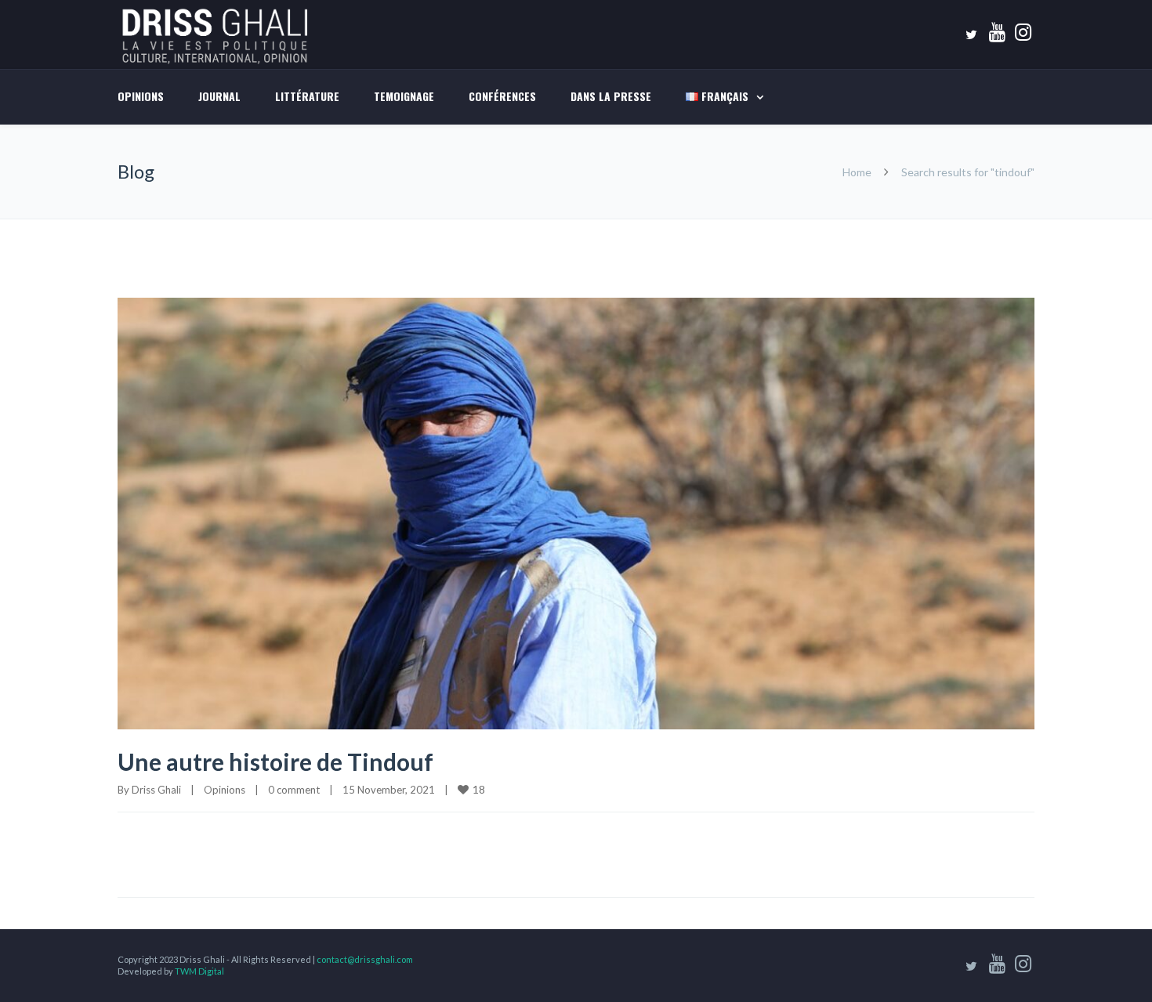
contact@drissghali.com (365, 959)
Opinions (141, 96)
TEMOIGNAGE (404, 96)
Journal (219, 96)
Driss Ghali (156, 789)
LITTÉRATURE (307, 96)
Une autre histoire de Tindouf (275, 761)
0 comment (294, 789)
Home (856, 172)
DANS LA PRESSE (611, 96)
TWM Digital (199, 971)
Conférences (502, 96)
